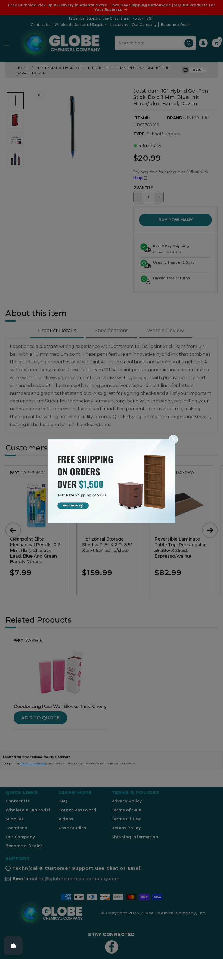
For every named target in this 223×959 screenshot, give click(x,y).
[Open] (13, 945)
